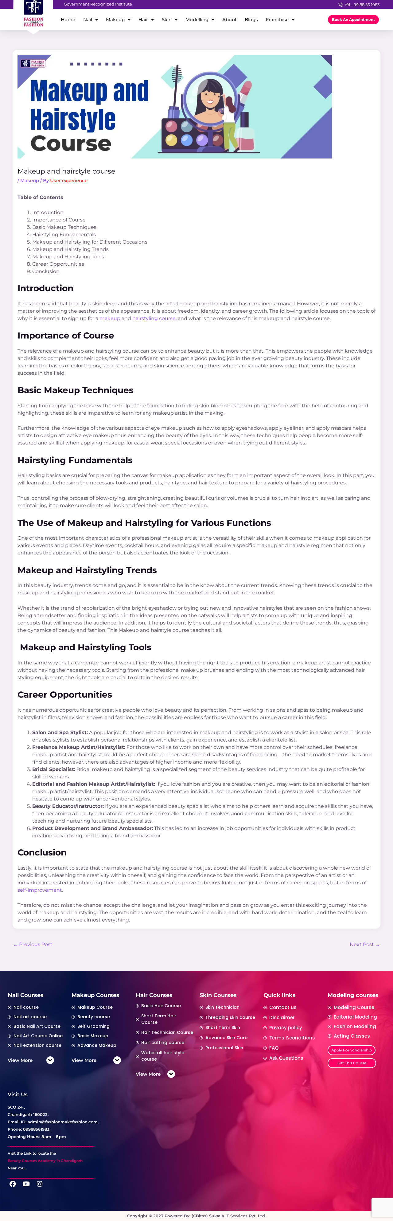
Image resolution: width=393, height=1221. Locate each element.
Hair (143, 19)
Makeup (115, 19)
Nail (87, 19)
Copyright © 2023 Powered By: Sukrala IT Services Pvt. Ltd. (196, 1215)
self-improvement (40, 890)
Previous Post (33, 944)
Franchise (277, 19)
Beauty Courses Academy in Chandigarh (45, 1160)
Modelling (196, 19)
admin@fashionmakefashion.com (63, 1121)
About (229, 19)
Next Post (365, 944)
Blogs (251, 19)
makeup (109, 318)
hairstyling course (154, 318)
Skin (167, 19)
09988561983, (36, 1129)
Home (68, 19)
